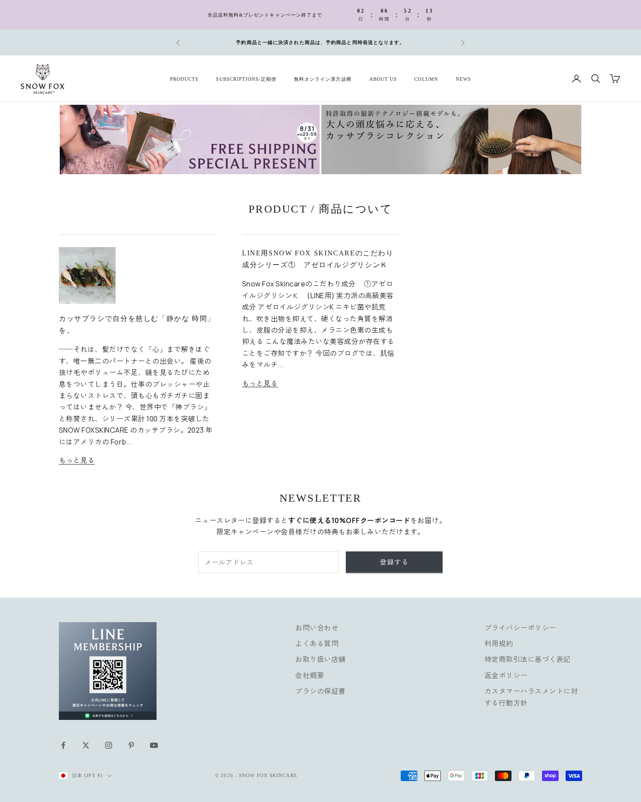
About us (383, 78)
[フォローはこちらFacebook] (63, 745)
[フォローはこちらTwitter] (86, 745)
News (463, 78)
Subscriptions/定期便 (246, 78)
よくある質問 (316, 643)
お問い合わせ (316, 628)
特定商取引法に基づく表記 (527, 659)
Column (426, 78)
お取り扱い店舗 (320, 659)
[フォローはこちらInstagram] (108, 745)
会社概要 (309, 675)
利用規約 (498, 643)
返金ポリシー (506, 675)
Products (184, 78)
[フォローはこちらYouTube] (154, 745)
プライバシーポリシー (520, 628)
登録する (394, 562)
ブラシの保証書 (320, 691)
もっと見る (77, 460)
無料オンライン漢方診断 (323, 78)
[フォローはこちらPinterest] (131, 745)
